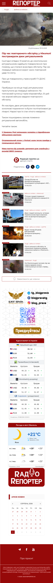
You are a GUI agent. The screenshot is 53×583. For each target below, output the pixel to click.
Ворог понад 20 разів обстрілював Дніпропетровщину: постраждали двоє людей (35, 231)
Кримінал (40, 193)
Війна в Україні (20, 10)
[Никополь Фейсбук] (26, 549)
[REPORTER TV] (33, 549)
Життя (27, 177)
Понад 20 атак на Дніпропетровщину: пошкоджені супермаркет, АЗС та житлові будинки (37, 181)
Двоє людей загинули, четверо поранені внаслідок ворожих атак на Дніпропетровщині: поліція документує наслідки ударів (37, 215)
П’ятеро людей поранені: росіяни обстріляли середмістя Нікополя (37, 198)
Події (6, 10)
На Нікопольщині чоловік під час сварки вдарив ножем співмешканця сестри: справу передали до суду (37, 265)
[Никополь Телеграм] (19, 549)
